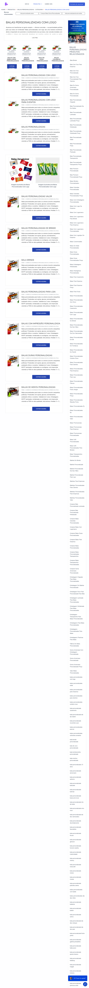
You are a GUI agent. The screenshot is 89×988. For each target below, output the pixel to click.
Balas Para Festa (75, 292)
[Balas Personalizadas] (13, 131)
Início (27, 4)
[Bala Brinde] (13, 265)
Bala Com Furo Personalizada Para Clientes (75, 79)
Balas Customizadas (76, 242)
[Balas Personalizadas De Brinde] (13, 233)
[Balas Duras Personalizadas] (13, 361)
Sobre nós (48, 4)
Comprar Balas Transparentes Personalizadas (74, 562)
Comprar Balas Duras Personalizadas (50, 13)
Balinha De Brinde (75, 460)
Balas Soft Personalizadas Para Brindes (76, 448)
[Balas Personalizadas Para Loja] (13, 297)
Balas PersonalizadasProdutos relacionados (78, 50)
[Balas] (11, 47)
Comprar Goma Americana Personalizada (74, 571)
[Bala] (41, 47)
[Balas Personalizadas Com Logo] (13, 79)
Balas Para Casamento (77, 277)
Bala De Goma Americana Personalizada (74, 87)
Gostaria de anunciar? (77, 4)
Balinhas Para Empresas (77, 481)
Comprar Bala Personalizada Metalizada (74, 512)
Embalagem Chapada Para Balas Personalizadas (76, 579)
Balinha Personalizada (76, 465)
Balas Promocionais (76, 423)
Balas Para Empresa (76, 281)
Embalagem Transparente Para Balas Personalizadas (76, 617)
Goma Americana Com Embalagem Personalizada (76, 652)
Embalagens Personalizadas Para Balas (76, 631)
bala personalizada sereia (27, 13)
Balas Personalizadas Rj (77, 406)
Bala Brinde (73, 60)
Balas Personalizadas (76, 296)
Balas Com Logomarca (76, 212)
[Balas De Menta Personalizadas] (13, 392)
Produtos (37, 4)
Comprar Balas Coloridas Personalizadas (74, 521)
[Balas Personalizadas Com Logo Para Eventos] (13, 104)
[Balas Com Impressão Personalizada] (13, 329)
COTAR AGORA (12, 67)
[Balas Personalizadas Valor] (13, 202)
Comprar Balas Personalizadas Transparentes (74, 554)
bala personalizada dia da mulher (73, 13)
